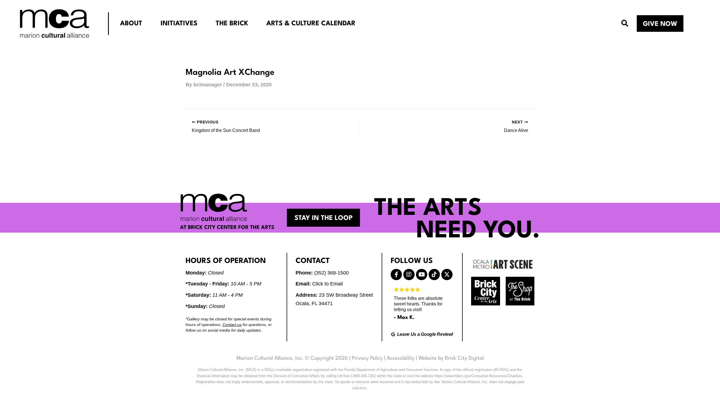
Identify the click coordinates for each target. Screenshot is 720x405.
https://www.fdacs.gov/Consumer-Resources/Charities (478, 376)
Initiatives (179, 23)
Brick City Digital (464, 358)
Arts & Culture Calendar (311, 23)
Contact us (232, 324)
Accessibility (401, 358)
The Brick (232, 23)
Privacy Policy (367, 358)
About (131, 23)
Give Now (660, 24)
